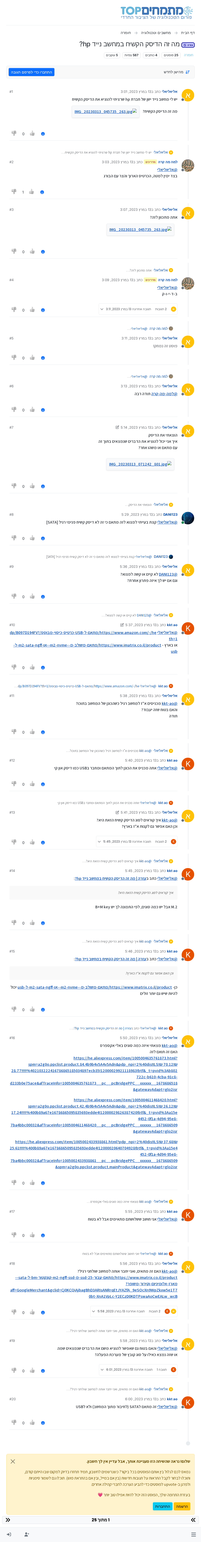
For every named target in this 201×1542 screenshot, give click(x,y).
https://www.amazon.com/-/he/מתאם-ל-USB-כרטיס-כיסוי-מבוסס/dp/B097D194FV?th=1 (78, 686)
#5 (11, 338)
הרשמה (182, 1506)
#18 (12, 1263)
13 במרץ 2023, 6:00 (141, 1399)
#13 (12, 812)
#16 (12, 1038)
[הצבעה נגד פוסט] (14, 133)
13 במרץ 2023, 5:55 (141, 1211)
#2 (11, 162)
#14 (12, 871)
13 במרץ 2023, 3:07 (135, 209)
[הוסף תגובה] (43, 134)
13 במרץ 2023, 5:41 (136, 812)
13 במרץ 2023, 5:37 (141, 625)
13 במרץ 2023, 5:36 (135, 566)
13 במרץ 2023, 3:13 (136, 386)
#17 (12, 1211)
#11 (11, 696)
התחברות (162, 1506)
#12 (12, 760)
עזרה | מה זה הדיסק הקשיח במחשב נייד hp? (110, 878)
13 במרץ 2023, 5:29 (137, 514)
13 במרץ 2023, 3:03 (117, 162)
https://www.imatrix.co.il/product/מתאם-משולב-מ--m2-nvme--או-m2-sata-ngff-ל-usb (95, 987)
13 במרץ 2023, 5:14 (136, 427)
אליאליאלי (169, 91)
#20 (12, 1399)
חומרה (188, 55)
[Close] (13, 1461)
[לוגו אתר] (157, 12)
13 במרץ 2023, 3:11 (136, 338)
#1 (11, 91)
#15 (12, 951)
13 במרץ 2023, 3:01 (136, 91)
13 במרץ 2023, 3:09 (117, 280)
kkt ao (172, 625)
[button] (193, 1534)
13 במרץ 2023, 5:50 (135, 1038)
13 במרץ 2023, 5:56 (135, 1263)
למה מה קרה (167, 162)
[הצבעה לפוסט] (32, 133)
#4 (11, 280)
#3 (11, 209)
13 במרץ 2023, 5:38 (135, 696)
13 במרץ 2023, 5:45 (141, 871)
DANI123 (170, 514)
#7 (11, 427)
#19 (12, 1341)
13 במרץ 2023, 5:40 (141, 760)
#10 (12, 625)
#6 (11, 386)
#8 (11, 514)
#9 (11, 566)
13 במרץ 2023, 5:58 (135, 1341)
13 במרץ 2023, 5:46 (141, 951)
